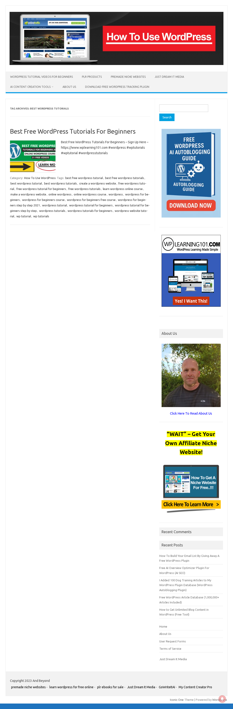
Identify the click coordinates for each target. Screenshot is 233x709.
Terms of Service (170, 648)
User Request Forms (172, 641)
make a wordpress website (28, 194)
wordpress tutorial (54, 205)
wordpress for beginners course (43, 199)
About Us (69, 86)
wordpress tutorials (52, 210)
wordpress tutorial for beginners (91, 205)
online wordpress (59, 194)
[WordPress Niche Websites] (116, 64)
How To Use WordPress (40, 177)
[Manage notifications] (222, 699)
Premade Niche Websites (128, 76)
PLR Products (92, 76)
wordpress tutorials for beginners (90, 210)
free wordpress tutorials (84, 188)
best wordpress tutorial (26, 183)
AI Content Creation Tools (30, 86)
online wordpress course (90, 194)
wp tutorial (23, 216)
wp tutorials (41, 216)
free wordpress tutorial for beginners (41, 188)
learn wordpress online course (123, 188)
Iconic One (177, 699)
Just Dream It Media (169, 76)
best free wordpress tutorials (124, 177)
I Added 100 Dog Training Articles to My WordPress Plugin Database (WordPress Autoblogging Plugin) (186, 585)
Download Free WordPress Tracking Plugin (117, 86)
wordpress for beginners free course (91, 199)
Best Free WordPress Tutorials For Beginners (73, 131)
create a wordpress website (97, 183)
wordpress (116, 194)
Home (163, 626)
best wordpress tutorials (60, 183)
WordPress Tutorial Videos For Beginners (41, 76)
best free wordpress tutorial (84, 177)
